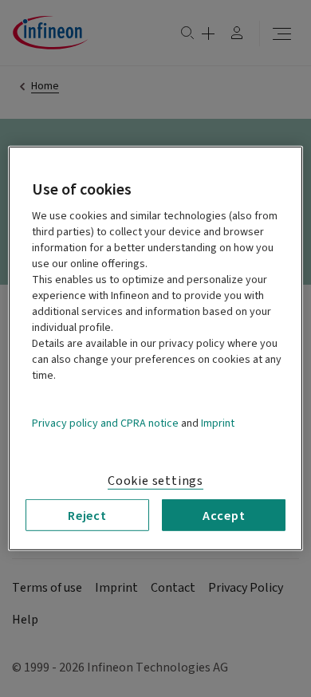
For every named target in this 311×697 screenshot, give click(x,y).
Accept (224, 515)
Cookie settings (155, 481)
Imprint (217, 423)
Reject (87, 515)
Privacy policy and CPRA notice (105, 423)
